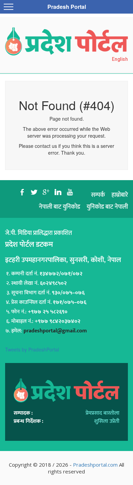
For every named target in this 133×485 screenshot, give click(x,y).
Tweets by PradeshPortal (32, 349)
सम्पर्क (98, 195)
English (120, 59)
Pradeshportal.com (95, 464)
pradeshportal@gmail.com (55, 330)
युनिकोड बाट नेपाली (107, 207)
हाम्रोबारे (120, 195)
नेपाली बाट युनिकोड (59, 207)
